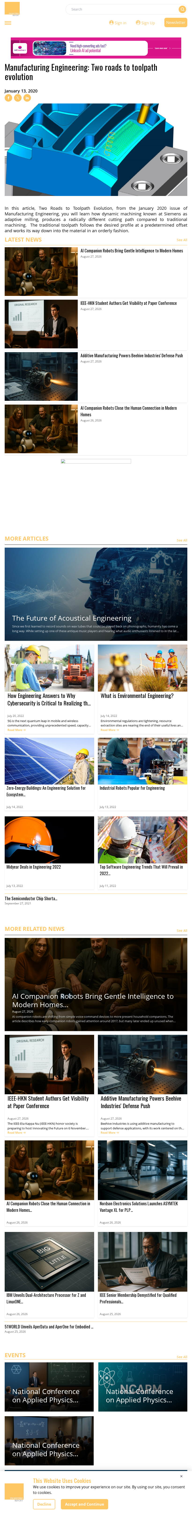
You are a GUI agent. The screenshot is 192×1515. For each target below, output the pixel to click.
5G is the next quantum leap (27, 721)
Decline (44, 1504)
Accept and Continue (84, 1504)
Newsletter (175, 22)
